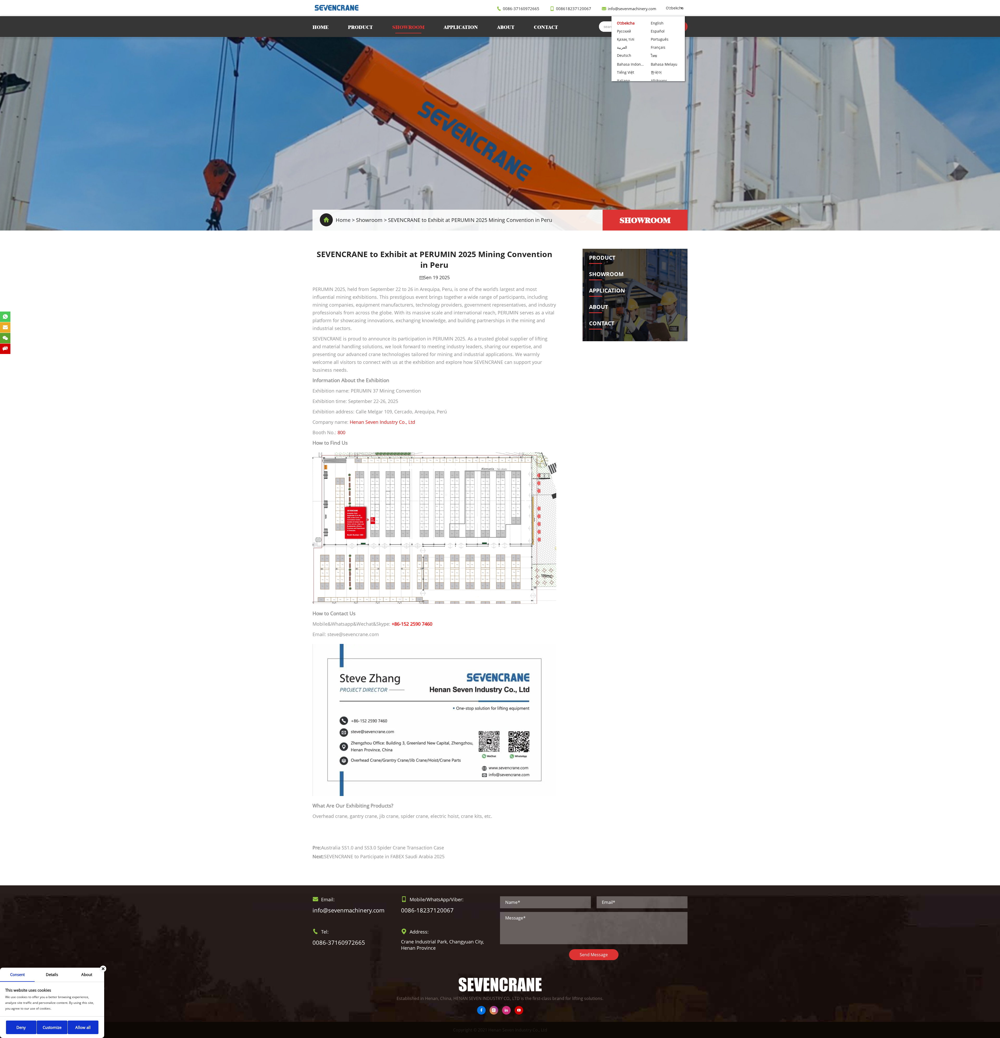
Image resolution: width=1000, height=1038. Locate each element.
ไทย (654, 55)
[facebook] (481, 1010)
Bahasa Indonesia (632, 64)
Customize (52, 1027)
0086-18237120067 (427, 910)
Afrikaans (659, 80)
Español (658, 31)
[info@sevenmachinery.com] (5, 327)
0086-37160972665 (521, 8)
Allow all (83, 1027)
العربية (622, 47)
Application (461, 27)
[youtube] (519, 1010)
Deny (21, 1027)
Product (360, 27)
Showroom (408, 27)
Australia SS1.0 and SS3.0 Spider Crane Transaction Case (382, 847)
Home (320, 27)
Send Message (594, 955)
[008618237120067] (5, 317)
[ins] (494, 1010)
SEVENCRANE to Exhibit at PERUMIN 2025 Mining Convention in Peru (470, 219)
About (506, 27)
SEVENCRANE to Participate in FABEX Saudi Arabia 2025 (384, 856)
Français (658, 47)
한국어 (656, 72)
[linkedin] (506, 1010)
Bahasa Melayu (664, 64)
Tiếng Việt (625, 72)
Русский (624, 31)
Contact (546, 27)
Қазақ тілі (625, 39)
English (657, 23)
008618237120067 (573, 8)
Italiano (623, 80)
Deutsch (624, 55)
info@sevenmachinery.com (632, 8)
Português (659, 39)
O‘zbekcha (675, 7)
